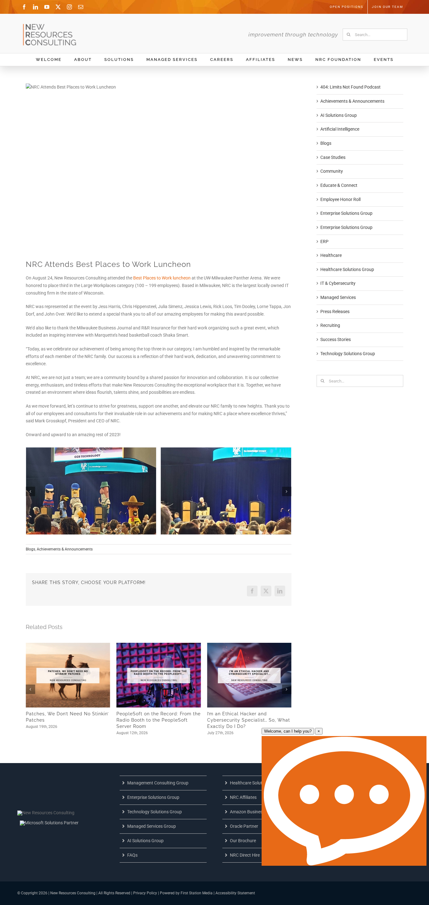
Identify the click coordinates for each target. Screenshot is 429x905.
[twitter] (58, 6)
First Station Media (197, 893)
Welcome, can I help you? (288, 731)
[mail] (80, 6)
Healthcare (331, 255)
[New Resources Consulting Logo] (51, 25)
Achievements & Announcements (65, 549)
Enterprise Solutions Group (346, 213)
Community (331, 171)
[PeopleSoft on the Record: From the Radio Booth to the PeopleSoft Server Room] (159, 645)
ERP (324, 241)
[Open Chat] (344, 801)
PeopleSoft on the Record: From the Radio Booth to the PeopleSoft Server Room (159, 720)
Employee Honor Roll (340, 199)
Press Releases (335, 311)
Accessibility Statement (235, 893)
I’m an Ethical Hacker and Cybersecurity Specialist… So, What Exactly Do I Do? (248, 720)
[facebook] (24, 6)
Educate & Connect (338, 185)
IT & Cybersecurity (338, 283)
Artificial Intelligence (339, 129)
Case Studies (332, 157)
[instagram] (69, 6)
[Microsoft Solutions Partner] (49, 822)
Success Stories (335, 339)
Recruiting (330, 325)
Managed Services (338, 297)
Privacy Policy (145, 893)
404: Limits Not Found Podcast (350, 86)
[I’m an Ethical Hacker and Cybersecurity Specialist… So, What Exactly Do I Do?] (249, 645)
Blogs (30, 549)
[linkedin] (35, 6)
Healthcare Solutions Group (347, 269)
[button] (30, 491)
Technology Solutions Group (347, 353)
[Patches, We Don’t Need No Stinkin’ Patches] (68, 645)
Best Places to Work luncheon (162, 277)
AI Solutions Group (338, 115)
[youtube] (46, 6)
